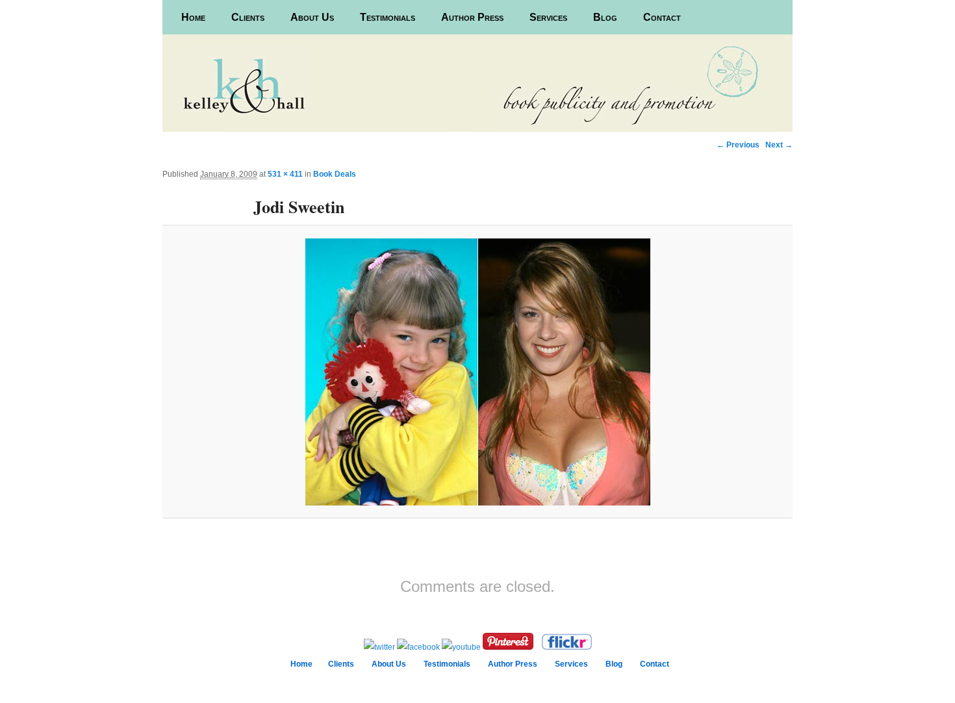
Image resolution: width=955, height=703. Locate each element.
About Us (312, 17)
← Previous (738, 144)
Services (548, 17)
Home (193, 17)
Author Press (472, 17)
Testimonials (387, 17)
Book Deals (334, 174)
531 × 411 (285, 174)
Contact (662, 17)
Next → (779, 144)
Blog (605, 17)
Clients (247, 17)
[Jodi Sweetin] (477, 371)
